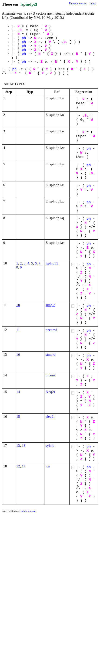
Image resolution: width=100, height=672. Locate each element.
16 (24, 445)
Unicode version (78, 3)
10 (18, 305)
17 (24, 466)
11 (18, 330)
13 (18, 445)
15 (18, 416)
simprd (51, 354)
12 (18, 466)
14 (18, 392)
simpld (50, 305)
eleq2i (50, 416)
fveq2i (50, 392)
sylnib (50, 445)
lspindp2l (28, 4)
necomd (51, 330)
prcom (50, 375)
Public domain (28, 510)
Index (93, 3)
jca (48, 466)
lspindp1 (52, 263)
